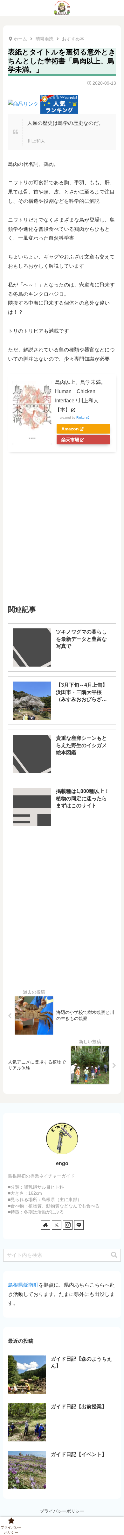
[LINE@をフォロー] (79, 1225)
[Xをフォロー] (56, 1225)
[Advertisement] (62, 514)
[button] (114, 1255)
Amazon (70, 428)
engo (62, 1163)
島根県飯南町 (23, 1285)
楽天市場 (70, 439)
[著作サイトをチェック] (45, 1225)
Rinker (81, 417)
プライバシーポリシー (62, 1511)
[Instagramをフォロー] (67, 1225)
